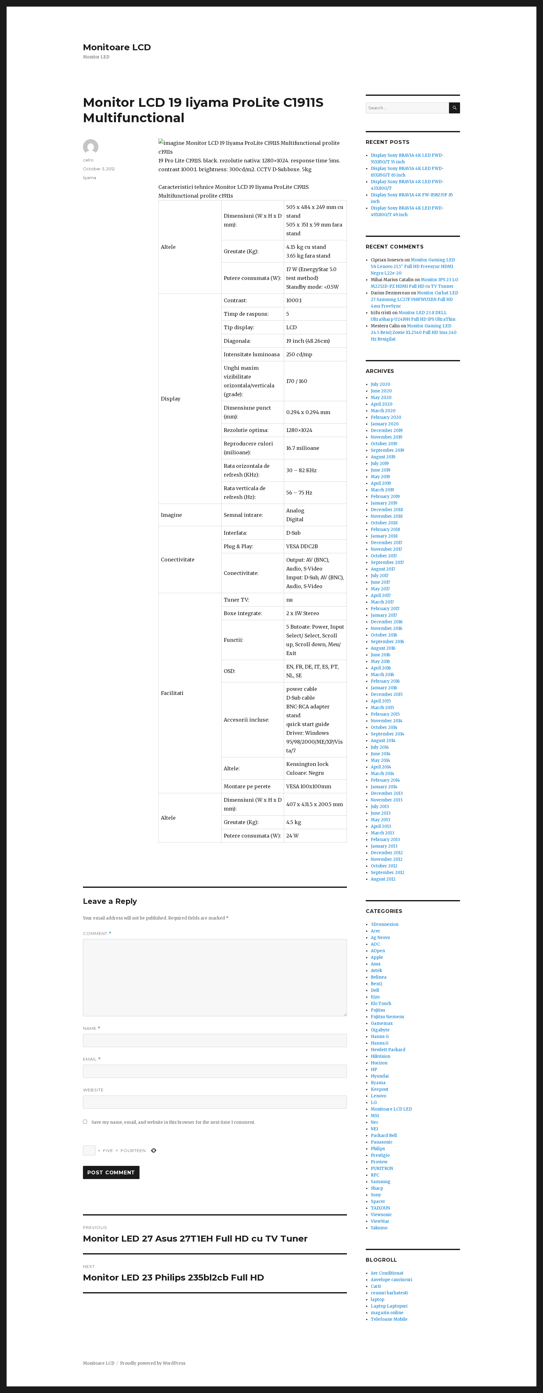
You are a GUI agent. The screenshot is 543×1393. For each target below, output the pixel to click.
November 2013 (387, 800)
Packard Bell (384, 1135)
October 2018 (384, 523)
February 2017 (385, 608)
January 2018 (384, 536)
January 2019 (384, 503)
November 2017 (386, 549)
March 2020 (383, 410)
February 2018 (385, 529)
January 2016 (384, 688)
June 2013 (381, 813)
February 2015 (385, 714)
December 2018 (387, 509)
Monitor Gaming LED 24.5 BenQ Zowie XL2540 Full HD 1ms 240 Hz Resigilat (414, 332)
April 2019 (381, 483)
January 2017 (384, 615)
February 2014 (385, 780)
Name (92, 1028)
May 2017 (380, 589)
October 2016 (384, 635)
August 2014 (383, 740)
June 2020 (381, 391)
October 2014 (384, 727)
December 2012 (387, 852)
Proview (379, 1162)
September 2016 (387, 641)
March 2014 (382, 773)
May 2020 (381, 397)
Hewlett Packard (388, 1049)
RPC (375, 1175)
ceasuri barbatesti (389, 1293)
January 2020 (385, 424)
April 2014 (381, 767)
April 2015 (381, 701)
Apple (377, 957)
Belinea (379, 977)
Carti (376, 1286)
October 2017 (384, 556)
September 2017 (387, 562)
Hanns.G (379, 1043)
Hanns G (380, 1036)
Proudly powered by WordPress (152, 1363)
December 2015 (387, 694)
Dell (375, 990)
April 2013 (381, 826)
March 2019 (382, 490)
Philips (378, 1148)
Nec (374, 1122)
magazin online (387, 1312)
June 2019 (380, 470)
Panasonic (381, 1142)
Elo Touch (381, 1003)
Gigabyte (380, 1030)
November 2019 (386, 437)
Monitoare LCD (117, 47)
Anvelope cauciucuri (391, 1279)
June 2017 (380, 582)
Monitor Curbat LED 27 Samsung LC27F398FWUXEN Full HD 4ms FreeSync (414, 299)
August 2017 (383, 569)
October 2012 (384, 866)
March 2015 (382, 707)
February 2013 (385, 839)
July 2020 (380, 384)
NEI (374, 1129)
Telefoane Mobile (389, 1319)
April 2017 (381, 595)
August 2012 (383, 879)
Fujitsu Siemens (387, 1016)
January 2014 (384, 786)
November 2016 (386, 628)
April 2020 (381, 404)
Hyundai (380, 1076)
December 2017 (386, 542)
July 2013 (380, 806)
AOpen (378, 950)
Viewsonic (381, 1214)
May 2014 (380, 760)
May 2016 (380, 661)
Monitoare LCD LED (391, 1109)
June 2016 (380, 655)
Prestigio (380, 1155)
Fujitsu (378, 1010)
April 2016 (381, 668)
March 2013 (382, 833)
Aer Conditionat (387, 1273)
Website (93, 1089)
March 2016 (382, 674)
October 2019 (384, 443)
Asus (376, 964)
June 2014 (381, 754)
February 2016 (385, 681)
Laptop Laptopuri (389, 1306)
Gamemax (382, 1023)
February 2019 (385, 496)
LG (374, 1102)
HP (374, 1069)
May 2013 (380, 819)
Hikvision (380, 1056)
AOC (375, 944)
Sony (376, 1195)
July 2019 (380, 463)
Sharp (377, 1188)
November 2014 (387, 721)
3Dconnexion (384, 924)
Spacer (378, 1201)
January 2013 (384, 846)
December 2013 (387, 793)
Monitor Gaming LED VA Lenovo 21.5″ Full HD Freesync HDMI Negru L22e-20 (413, 266)
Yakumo (379, 1228)
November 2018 (387, 516)
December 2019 (387, 430)
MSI (375, 1115)
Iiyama (89, 177)
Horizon (379, 1063)
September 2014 (387, 734)
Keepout (379, 1089)
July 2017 (379, 575)
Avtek (376, 970)
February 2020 (386, 417)
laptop (377, 1299)
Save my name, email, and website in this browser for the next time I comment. (173, 1122)
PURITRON (382, 1168)
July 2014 (380, 747)
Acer (375, 931)
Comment (97, 933)
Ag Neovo (380, 937)
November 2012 (387, 859)
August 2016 (383, 648)
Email (92, 1059)
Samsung (381, 1181)
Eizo (375, 997)
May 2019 (380, 476)
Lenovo (378, 1096)
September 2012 (387, 872)
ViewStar (380, 1221)
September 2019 (387, 450)
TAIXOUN (380, 1208)
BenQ (376, 983)
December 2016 (387, 622)
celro (88, 159)
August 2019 (383, 457)
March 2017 (382, 602)
